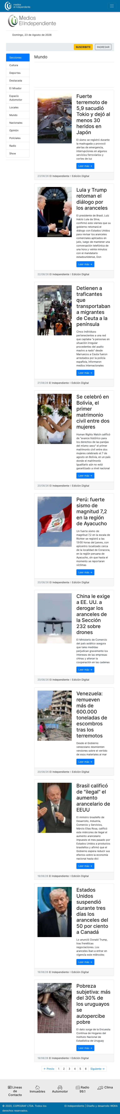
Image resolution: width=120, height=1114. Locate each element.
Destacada (15, 80)
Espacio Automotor (15, 97)
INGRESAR (103, 47)
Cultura (13, 65)
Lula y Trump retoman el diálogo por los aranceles (92, 199)
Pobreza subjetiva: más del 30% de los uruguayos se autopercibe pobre (93, 1004)
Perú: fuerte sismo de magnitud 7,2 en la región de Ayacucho (91, 511)
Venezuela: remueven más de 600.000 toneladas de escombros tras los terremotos (91, 714)
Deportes (14, 72)
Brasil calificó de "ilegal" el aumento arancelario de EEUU (93, 798)
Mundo (13, 115)
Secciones (15, 57)
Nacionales (15, 122)
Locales (13, 107)
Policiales (14, 138)
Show (12, 153)
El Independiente (74, 1105)
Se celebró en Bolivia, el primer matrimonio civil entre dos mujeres (93, 412)
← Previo (49, 1068)
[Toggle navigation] (112, 6)
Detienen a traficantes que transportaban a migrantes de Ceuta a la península (93, 306)
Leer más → (85, 166)
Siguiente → (97, 1068)
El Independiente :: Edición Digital (69, 176)
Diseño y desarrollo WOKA (102, 1105)
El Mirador (15, 88)
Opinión (13, 130)
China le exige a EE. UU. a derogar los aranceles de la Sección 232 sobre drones (93, 614)
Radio (12, 145)
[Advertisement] (74, 75)
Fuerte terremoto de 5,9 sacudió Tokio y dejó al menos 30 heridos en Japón (93, 114)
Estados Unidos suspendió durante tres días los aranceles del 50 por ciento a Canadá (92, 911)
